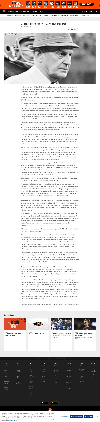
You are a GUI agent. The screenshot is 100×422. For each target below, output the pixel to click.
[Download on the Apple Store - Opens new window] (44, 403)
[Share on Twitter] (71, 30)
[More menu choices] (42, 11)
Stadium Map (68, 382)
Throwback (43, 374)
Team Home (6, 365)
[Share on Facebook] (68, 30)
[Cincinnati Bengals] (50, 409)
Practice (43, 371)
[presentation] (95, 353)
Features (31, 388)
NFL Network (31, 394)
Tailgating (69, 370)
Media (18, 368)
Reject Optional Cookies (76, 416)
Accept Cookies (88, 416)
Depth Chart (6, 378)
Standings (56, 377)
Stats (6, 372)
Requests (94, 374)
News (94, 365)
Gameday (43, 369)
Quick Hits (19, 380)
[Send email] (74, 30)
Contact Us (6, 387)
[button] (48, 352)
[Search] (83, 11)
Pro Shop (69, 376)
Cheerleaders (43, 381)
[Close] (97, 416)
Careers (6, 389)
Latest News (18, 365)
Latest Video (31, 365)
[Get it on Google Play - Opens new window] (54, 403)
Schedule (56, 365)
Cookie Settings (64, 416)
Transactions (6, 381)
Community (18, 374)
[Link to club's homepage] (4, 11)
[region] (50, 416)
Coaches (6, 370)
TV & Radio (56, 368)
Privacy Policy (13, 420)
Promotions (56, 380)
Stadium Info (68, 365)
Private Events (69, 388)
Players (6, 368)
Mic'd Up (31, 378)
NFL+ (56, 382)
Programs (94, 368)
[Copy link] (77, 29)
